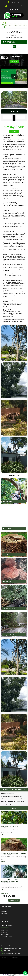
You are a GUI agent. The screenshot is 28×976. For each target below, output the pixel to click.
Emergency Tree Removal (10, 635)
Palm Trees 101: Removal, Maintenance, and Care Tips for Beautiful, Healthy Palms (14, 880)
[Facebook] (10, 9)
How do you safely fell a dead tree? (10, 804)
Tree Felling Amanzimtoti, (6, 960)
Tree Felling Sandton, (13, 969)
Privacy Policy (4, 915)
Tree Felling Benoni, (14, 963)
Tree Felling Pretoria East (6, 970)
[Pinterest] (17, 9)
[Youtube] (15, 9)
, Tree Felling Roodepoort (16, 970)
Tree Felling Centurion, (10, 964)
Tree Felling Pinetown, (5, 963)
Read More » (3, 834)
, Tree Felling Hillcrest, (9, 972)
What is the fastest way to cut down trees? (12, 796)
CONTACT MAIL (14, 35)
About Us (16, 957)
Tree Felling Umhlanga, (12, 961)
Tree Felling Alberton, (21, 961)
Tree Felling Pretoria (18, 972)
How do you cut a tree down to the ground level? (13, 798)
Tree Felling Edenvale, (19, 964)
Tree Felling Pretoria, (20, 967)
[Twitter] (13, 9)
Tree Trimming (7, 501)
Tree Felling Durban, (16, 960)
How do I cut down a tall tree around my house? (13, 801)
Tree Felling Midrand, (11, 967)
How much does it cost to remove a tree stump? (13, 853)
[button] (14, 46)
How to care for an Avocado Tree (9, 826)
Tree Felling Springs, (22, 969)
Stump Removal (8, 555)
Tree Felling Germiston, (13, 966)
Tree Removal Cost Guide (6, 917)
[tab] (14, 793)
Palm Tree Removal (9, 608)
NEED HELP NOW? (10, 41)
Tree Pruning (7, 528)
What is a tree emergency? (8, 793)
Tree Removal (7, 581)
